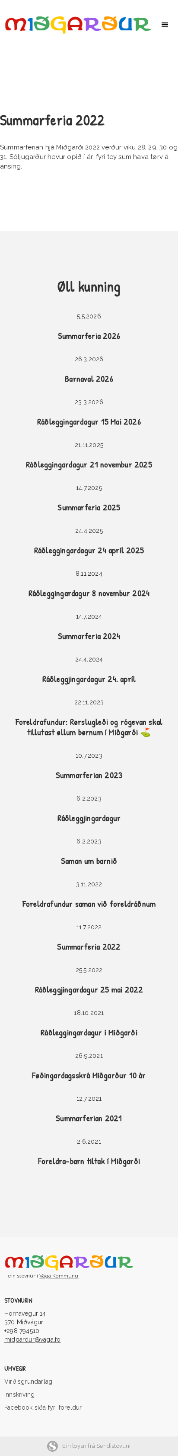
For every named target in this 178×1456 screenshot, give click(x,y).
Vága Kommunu (58, 1276)
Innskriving (19, 1394)
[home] (76, 25)
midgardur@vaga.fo (32, 1339)
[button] (165, 25)
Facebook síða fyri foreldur (43, 1407)
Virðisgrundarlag (28, 1381)
